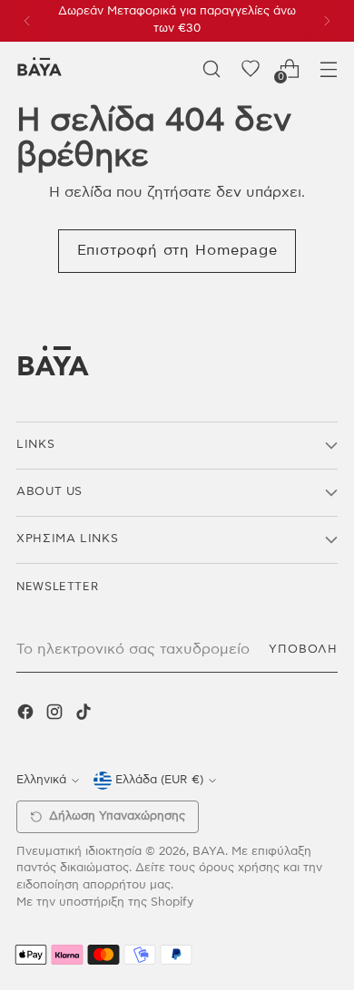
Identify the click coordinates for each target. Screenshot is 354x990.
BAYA (208, 852)
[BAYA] (39, 68)
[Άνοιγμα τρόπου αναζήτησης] (211, 68)
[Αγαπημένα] (250, 68)
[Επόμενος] (327, 21)
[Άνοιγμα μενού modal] (328, 68)
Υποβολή (303, 649)
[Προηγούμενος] (27, 21)
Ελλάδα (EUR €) (159, 780)
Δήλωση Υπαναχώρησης (117, 816)
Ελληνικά (41, 780)
